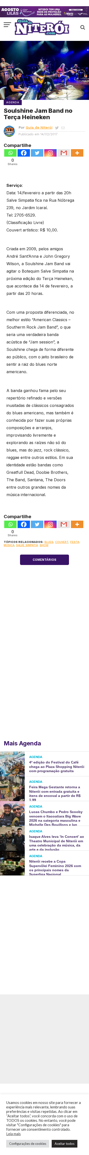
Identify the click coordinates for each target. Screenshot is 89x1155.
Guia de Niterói (39, 127)
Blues (48, 542)
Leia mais (13, 1134)
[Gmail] (64, 153)
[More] (77, 153)
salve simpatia (27, 545)
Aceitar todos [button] (64, 1144)
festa (74, 542)
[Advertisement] (44, 927)
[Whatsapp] (10, 153)
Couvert (61, 542)
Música (9, 545)
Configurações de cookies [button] (27, 1144)
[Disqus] (44, 670)
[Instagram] (50, 153)
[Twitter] (37, 153)
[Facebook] (24, 153)
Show (44, 545)
